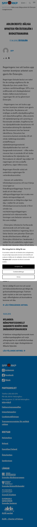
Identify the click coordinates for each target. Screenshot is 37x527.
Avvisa (18, 277)
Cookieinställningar (18, 272)
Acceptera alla (18, 266)
